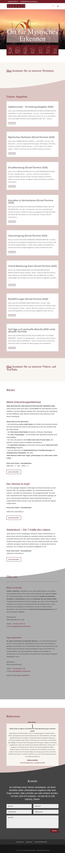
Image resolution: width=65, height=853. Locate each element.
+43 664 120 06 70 (18, 624)
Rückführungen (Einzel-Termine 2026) (28, 298)
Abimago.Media (29, 850)
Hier (9, 70)
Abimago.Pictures (43, 850)
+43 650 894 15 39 (18, 668)
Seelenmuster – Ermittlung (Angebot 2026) (30, 106)
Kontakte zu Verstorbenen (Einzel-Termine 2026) (30, 201)
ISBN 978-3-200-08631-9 (15, 553)
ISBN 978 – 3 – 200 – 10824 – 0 (17, 466)
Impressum (29, 842)
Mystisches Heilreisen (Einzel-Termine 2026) (31, 137)
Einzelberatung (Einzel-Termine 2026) (28, 167)
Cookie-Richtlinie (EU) (40, 842)
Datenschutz (20, 842)
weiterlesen (12, 122)
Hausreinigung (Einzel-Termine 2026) (27, 235)
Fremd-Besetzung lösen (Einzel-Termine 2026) (32, 265)
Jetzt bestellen (13, 472)
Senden (54, 831)
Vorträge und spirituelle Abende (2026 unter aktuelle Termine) (31, 330)
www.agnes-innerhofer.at (21, 675)
